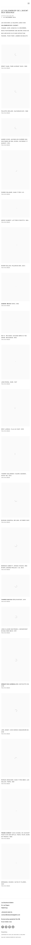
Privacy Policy (4, 932)
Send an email (9, 927)
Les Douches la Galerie (13, 3)
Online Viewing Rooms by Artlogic (11, 937)
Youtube (13, 927)
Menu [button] (28, 3)
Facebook (2, 927)
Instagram (6, 927)
